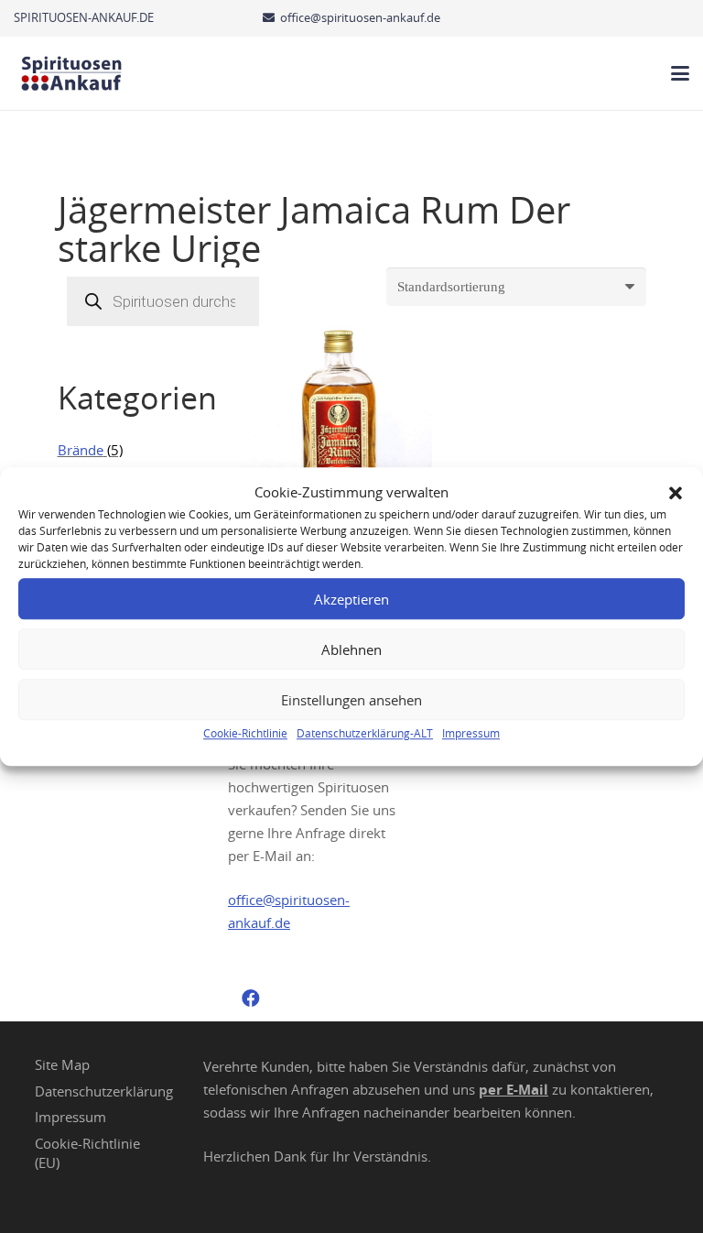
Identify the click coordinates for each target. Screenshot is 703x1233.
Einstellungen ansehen (351, 700)
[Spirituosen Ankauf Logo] (72, 73)
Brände (80, 450)
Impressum (471, 733)
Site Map (62, 1064)
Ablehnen (351, 649)
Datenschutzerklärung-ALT (365, 733)
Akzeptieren (351, 599)
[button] (675, 493)
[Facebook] (251, 998)
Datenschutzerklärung (104, 1091)
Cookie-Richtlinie (245, 733)
